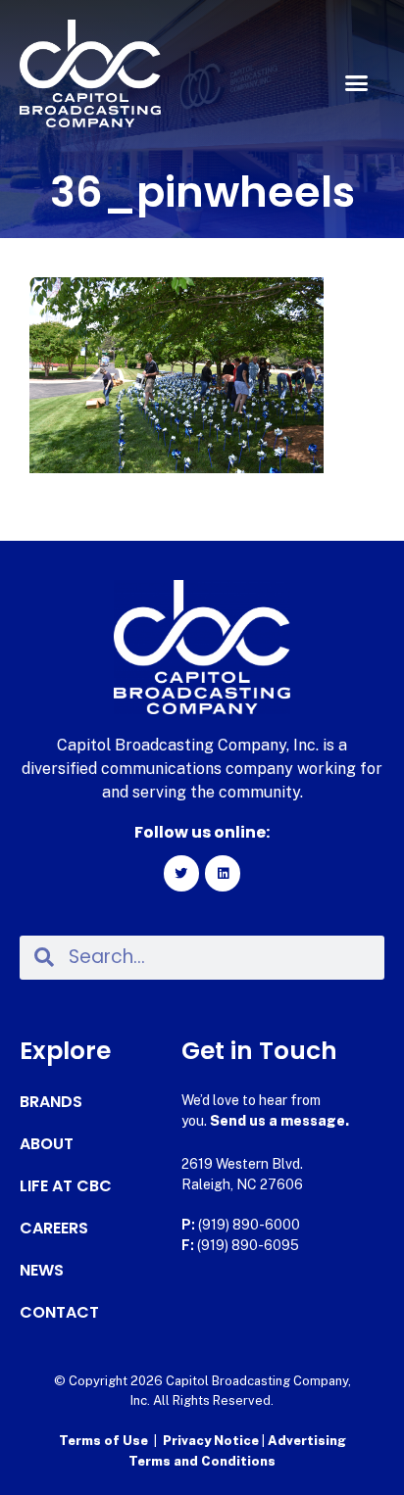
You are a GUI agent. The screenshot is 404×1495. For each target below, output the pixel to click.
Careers (54, 1228)
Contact (59, 1313)
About (47, 1144)
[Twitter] (181, 873)
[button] (356, 83)
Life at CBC (66, 1186)
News (42, 1270)
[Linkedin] (222, 873)
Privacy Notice (212, 1440)
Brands (51, 1102)
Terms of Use (103, 1440)
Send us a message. (279, 1121)
